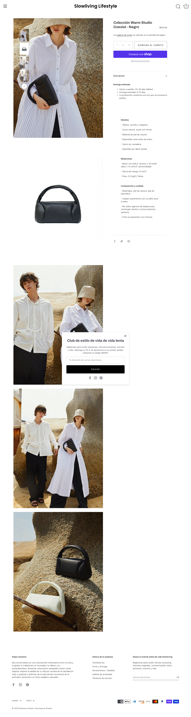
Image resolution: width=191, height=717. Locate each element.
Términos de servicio (102, 678)
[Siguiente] (24, 86)
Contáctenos (98, 662)
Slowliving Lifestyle (95, 6)
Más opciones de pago (140, 61)
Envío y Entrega (100, 666)
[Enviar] (177, 677)
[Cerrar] (125, 336)
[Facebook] (89, 377)
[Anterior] (24, 24)
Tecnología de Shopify (43, 708)
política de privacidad (102, 674)
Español (15, 701)
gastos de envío (124, 35)
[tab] (140, 163)
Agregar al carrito (150, 45)
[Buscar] (178, 6)
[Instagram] (95, 377)
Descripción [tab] (119, 76)
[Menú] (5, 6)
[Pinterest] (101, 377)
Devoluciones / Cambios (104, 670)
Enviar (95, 369)
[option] (24, 35)
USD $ (28, 701)
